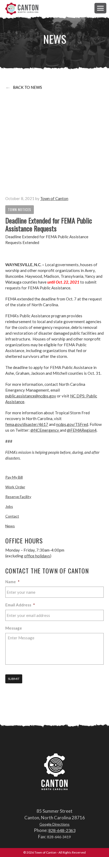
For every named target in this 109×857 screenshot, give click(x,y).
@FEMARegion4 (82, 430)
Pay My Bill (14, 477)
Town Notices (19, 209)
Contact (12, 516)
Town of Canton (21, 9)
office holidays (37, 555)
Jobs (9, 506)
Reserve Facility (18, 496)
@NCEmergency (45, 430)
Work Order (15, 487)
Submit (14, 679)
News (10, 526)
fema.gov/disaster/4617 (26, 424)
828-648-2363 (61, 830)
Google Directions (54, 824)
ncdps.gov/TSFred (72, 424)
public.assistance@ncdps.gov (30, 395)
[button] (100, 8)
